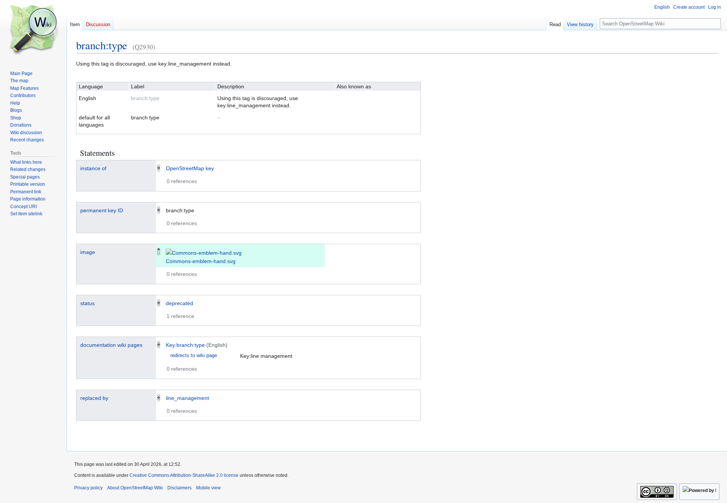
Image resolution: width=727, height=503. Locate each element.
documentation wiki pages (111, 345)
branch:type (101, 45)
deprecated (179, 303)
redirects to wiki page (193, 355)
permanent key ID (101, 210)
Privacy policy (88, 487)
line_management (187, 398)
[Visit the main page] (33, 30)
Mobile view (208, 487)
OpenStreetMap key (190, 168)
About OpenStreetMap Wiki (135, 487)
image (87, 252)
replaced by (94, 398)
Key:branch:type (185, 345)
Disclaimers (179, 487)
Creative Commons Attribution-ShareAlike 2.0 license (184, 475)
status (87, 303)
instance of (93, 168)
